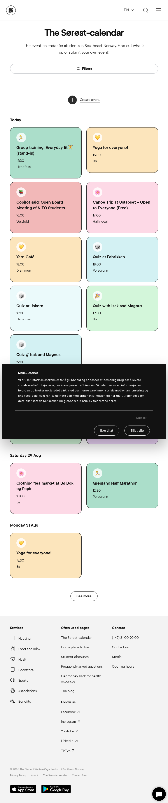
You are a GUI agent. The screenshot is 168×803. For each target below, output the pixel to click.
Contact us (120, 647)
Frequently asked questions (82, 666)
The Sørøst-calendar (76, 637)
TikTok (65, 750)
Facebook (68, 712)
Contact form (80, 775)
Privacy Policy (18, 775)
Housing (24, 638)
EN (126, 10)
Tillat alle (137, 430)
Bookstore (26, 670)
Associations (27, 691)
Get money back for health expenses (81, 678)
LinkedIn (67, 741)
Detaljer (141, 418)
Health (23, 659)
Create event (90, 100)
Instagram (68, 721)
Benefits (24, 701)
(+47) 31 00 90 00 (125, 637)
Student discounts (75, 657)
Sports (23, 680)
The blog (67, 691)
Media (116, 657)
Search (145, 10)
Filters (87, 68)
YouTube (67, 731)
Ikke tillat (106, 430)
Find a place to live (75, 647)
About (34, 775)
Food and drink (29, 649)
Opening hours (123, 666)
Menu (158, 10)
